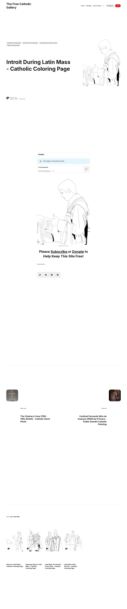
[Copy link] (58, 275)
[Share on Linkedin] (52, 275)
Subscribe (59, 252)
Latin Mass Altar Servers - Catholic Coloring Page (70, 566)
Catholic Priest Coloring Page (30, 43)
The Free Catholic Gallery (18, 5)
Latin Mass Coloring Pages (14, 43)
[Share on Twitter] (40, 275)
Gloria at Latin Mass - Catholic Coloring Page (14, 565)
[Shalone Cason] (7, 98)
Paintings (89, 6)
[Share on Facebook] (46, 275)
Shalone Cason (13, 97)
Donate (78, 252)
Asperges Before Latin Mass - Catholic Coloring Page (34, 566)
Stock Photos (97, 6)
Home (83, 6)
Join (118, 6)
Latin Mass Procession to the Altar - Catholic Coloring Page (53, 566)
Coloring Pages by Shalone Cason (48, 43)
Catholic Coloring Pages (13, 45)
